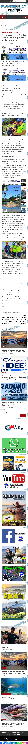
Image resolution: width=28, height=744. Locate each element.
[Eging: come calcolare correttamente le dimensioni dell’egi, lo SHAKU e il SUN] (14, 712)
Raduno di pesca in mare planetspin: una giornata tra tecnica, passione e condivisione (13, 404)
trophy (21, 312)
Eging (4, 719)
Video (18, 732)
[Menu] (6, 17)
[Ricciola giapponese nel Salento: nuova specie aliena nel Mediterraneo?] (14, 686)
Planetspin (14, 10)
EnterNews (10, 739)
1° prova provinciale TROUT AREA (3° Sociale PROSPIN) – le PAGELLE (20, 319)
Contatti (19, 734)
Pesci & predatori (6, 693)
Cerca (5, 412)
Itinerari (14, 732)
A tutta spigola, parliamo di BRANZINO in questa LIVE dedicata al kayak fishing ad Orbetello (8, 319)
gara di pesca (16, 312)
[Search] (23, 17)
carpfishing (10, 312)
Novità (9, 732)
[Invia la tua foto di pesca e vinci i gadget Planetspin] (14, 635)
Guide (8, 734)
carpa (5, 312)
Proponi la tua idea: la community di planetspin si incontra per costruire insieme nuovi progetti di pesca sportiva (14, 377)
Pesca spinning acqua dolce (13, 32)
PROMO (13, 734)
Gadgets (4, 642)
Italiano (18, 1)
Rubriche (4, 732)
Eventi (4, 32)
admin (4, 43)
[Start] (3, 17)
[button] (6, 17)
